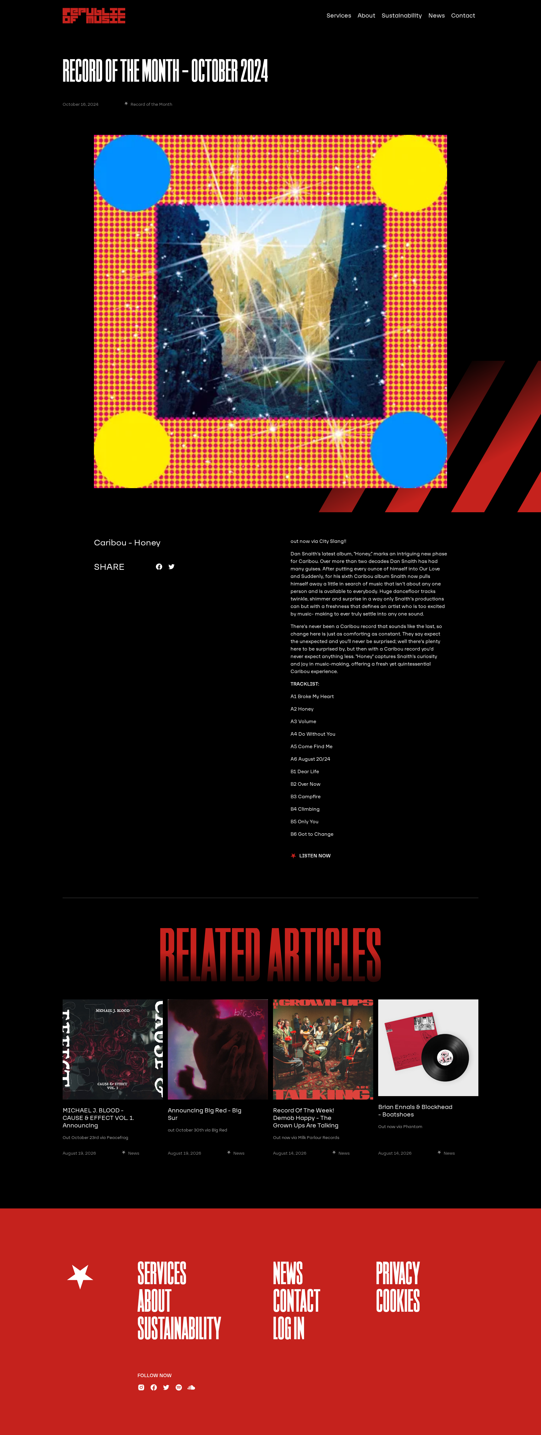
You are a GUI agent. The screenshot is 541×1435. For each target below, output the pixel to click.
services (162, 1275)
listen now (315, 856)
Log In (289, 1330)
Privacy (398, 1275)
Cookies (398, 1302)
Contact (463, 15)
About (366, 15)
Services (339, 15)
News (436, 15)
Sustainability (402, 15)
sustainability (179, 1330)
